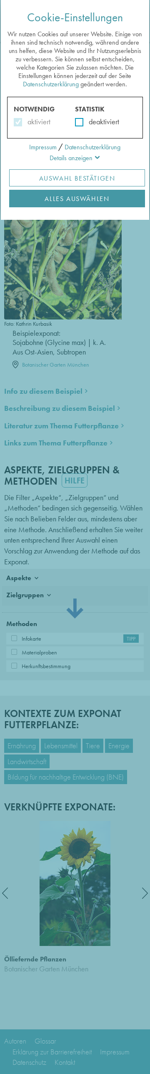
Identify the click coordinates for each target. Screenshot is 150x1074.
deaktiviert (98, 121)
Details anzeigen (71, 157)
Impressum (43, 147)
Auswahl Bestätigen (77, 178)
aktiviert (37, 121)
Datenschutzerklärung (51, 84)
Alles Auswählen (77, 198)
